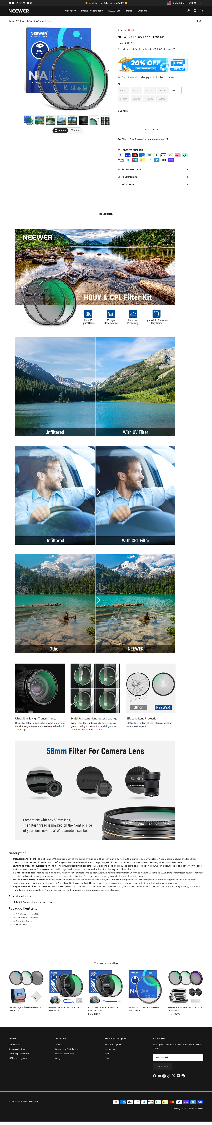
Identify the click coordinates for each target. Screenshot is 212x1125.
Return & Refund (17, 1049)
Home (11, 21)
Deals (129, 10)
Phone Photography (92, 10)
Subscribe (162, 1066)
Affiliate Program (18, 1058)
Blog (57, 1058)
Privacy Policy (180, 1108)
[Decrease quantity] (120, 117)
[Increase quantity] (131, 117)
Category (70, 10)
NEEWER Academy (64, 1053)
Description (106, 213)
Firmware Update (114, 1044)
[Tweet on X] (125, 30)
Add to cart (153, 129)
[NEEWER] (19, 11)
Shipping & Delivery (19, 1053)
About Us (60, 1044)
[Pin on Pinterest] (133, 30)
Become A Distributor (66, 1049)
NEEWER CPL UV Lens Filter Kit (38, 21)
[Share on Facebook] (129, 30)
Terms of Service (196, 1108)
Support (142, 10)
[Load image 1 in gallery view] (67, 69)
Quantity (123, 110)
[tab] (60, 130)
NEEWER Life (114, 10)
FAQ (107, 1058)
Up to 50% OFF (117, 3)
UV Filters (20, 21)
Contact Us (15, 1044)
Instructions (111, 1049)
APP (107, 1053)
